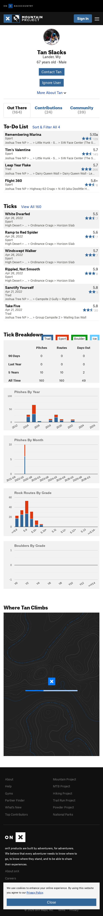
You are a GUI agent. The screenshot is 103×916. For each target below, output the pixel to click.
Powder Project (63, 807)
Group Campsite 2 (47, 317)
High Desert (13, 225)
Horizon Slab (65, 225)
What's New (13, 807)
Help (8, 786)
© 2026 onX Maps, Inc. (39, 909)
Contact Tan (51, 72)
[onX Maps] (15, 841)
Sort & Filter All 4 (46, 127)
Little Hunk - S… (46, 142)
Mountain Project (64, 779)
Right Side (69, 299)
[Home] (25, 18)
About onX (12, 871)
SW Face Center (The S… (78, 142)
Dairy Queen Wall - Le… (79, 173)
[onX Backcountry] (18, 6)
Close (51, 902)
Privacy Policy (35, 892)
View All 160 (31, 206)
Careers (10, 878)
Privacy (74, 909)
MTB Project (61, 786)
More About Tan (50, 92)
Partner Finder (15, 800)
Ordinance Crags (41, 225)
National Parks (63, 814)
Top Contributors (16, 814)
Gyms (9, 793)
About (9, 779)
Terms (61, 909)
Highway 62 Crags (42, 189)
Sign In (83, 18)
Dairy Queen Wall (47, 173)
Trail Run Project (64, 800)
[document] (51, 896)
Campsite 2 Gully (46, 299)
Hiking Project (62, 793)
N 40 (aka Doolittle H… (73, 189)
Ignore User (51, 82)
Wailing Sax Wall (74, 317)
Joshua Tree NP (15, 142)
